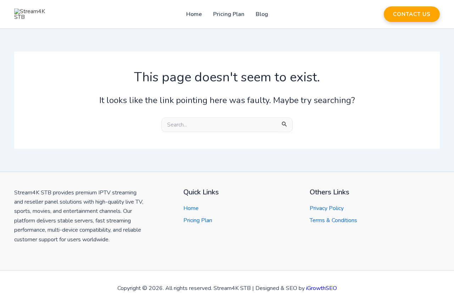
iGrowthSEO (321, 288)
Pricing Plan (228, 14)
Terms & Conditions (333, 220)
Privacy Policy (327, 208)
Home (194, 14)
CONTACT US (412, 14)
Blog (262, 14)
